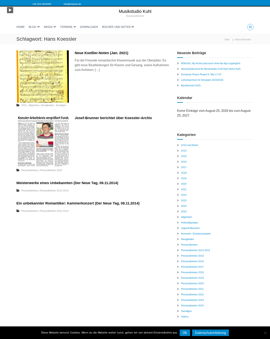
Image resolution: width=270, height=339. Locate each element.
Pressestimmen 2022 (192, 294)
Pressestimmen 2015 (192, 255)
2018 (184, 172)
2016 (184, 161)
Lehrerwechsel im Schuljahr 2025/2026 (202, 80)
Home (20, 26)
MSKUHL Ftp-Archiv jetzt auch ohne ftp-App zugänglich (210, 63)
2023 (184, 200)
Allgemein (33, 105)
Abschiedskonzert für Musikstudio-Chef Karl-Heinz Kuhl (211, 69)
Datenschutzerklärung (210, 332)
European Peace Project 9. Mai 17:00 (201, 74)
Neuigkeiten (47, 105)
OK (185, 332)
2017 (184, 167)
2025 (184, 211)
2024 (184, 206)
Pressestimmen (29, 170)
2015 (184, 156)
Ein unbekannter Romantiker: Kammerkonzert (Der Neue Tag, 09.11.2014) (78, 203)
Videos (185, 316)
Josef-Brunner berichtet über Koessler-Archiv (113, 118)
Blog (32, 26)
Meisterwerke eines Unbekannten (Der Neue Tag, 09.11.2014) (67, 183)
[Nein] (265, 333)
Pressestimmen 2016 (192, 261)
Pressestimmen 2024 (192, 305)
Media (48, 26)
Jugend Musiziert (190, 228)
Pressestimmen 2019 (192, 278)
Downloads (89, 26)
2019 (184, 178)
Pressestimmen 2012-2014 (54, 190)
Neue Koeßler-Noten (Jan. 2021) (101, 53)
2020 (184, 184)
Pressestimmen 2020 (51, 170)
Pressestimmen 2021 (192, 289)
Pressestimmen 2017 (192, 267)
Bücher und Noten (116, 26)
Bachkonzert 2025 (191, 85)
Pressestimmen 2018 (192, 272)
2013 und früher (189, 145)
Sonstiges (61, 105)
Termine (66, 26)
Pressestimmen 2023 (192, 300)
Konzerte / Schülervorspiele (196, 233)
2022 (184, 195)
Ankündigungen (189, 222)
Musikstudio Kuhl (135, 11)
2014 (184, 150)
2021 (24, 105)
